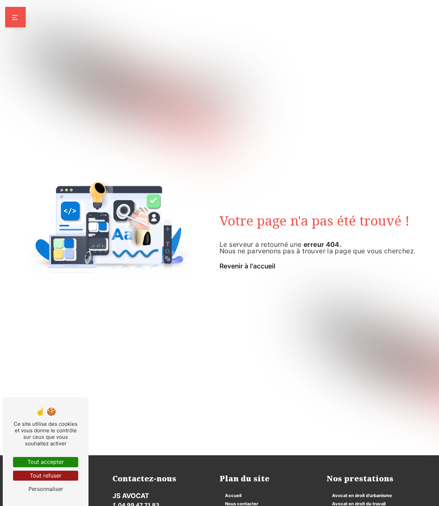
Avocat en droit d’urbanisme (362, 495)
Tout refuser (45, 475)
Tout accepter (45, 461)
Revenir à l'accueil (247, 266)
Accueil (233, 495)
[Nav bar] (15, 17)
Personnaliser (45, 488)
